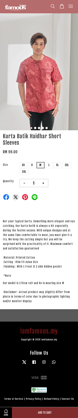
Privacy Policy (33, 398)
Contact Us (68, 398)
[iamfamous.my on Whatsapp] (53, 363)
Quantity (8, 181)
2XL (67, 165)
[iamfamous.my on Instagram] (44, 363)
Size (5, 164)
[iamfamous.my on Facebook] (34, 363)
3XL (24, 171)
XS (23, 165)
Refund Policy (51, 398)
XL (57, 165)
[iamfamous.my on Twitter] (24, 363)
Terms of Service (13, 398)
